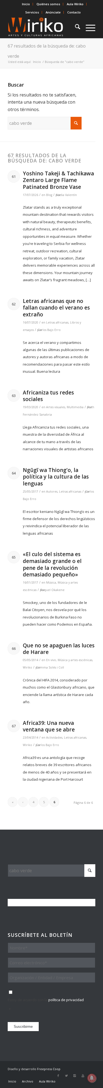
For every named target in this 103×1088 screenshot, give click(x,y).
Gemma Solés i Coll (50, 667)
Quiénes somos (48, 4)
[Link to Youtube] (83, 1076)
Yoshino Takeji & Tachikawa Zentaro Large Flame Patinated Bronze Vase (58, 180)
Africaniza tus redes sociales (48, 396)
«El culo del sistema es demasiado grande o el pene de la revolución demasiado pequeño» (52, 564)
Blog (49, 195)
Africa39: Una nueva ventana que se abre (49, 726)
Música (51, 582)
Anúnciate (53, 12)
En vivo (51, 660)
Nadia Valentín (66, 195)
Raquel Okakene (52, 590)
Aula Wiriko (75, 4)
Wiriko (27, 667)
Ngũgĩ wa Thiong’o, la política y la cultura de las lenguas (56, 476)
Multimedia (75, 407)
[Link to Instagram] (75, 1076)
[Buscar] (74, 27)
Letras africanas (57, 322)
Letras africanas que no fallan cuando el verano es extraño (56, 307)
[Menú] (87, 27)
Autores (51, 491)
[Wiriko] (43, 27)
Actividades (54, 737)
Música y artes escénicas (75, 660)
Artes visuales (55, 407)
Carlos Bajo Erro (49, 330)
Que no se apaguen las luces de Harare (58, 649)
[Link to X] (66, 1076)
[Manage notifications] (91, 1078)
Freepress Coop (48, 1069)
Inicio (26, 4)
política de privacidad (66, 999)
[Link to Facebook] (58, 1076)
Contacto (74, 12)
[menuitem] (26, 4)
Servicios (32, 12)
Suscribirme (23, 1027)
